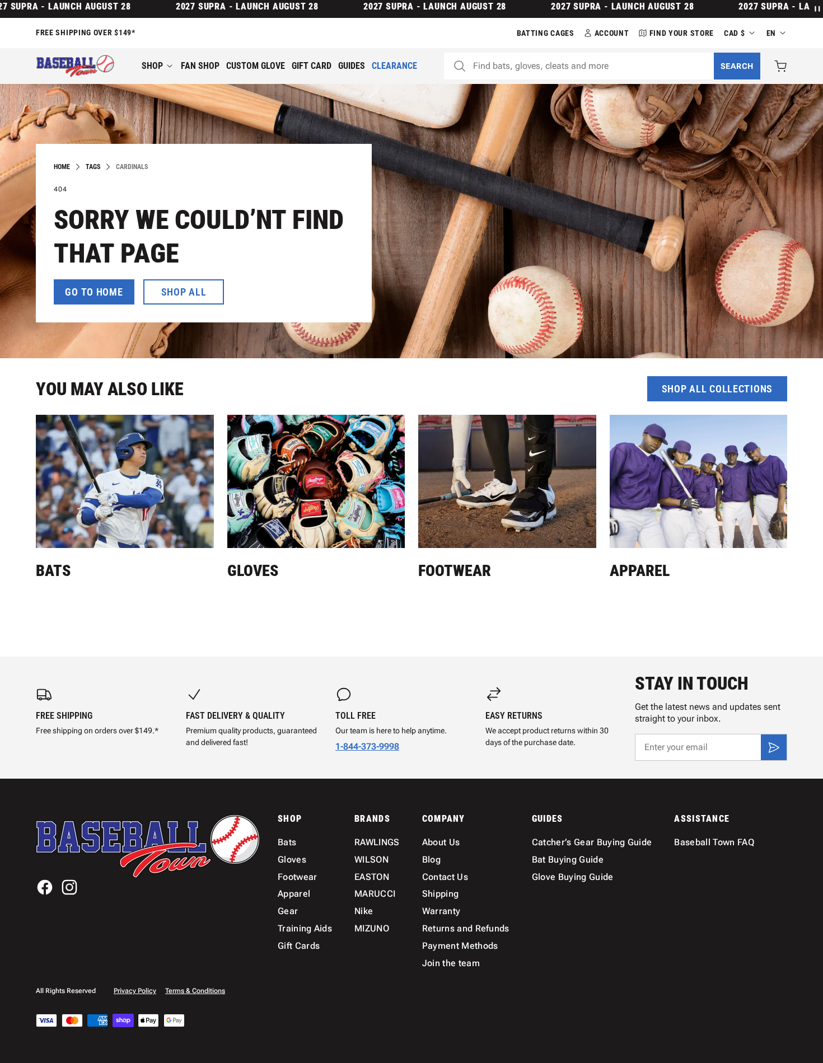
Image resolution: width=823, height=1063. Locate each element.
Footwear (454, 570)
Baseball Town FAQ (714, 842)
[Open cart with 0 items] (780, 66)
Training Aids (305, 928)
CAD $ (734, 33)
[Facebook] (45, 887)
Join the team (451, 963)
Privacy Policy (135, 991)
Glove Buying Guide (573, 877)
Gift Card (311, 65)
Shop (152, 65)
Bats (53, 570)
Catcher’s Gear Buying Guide (592, 842)
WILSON (371, 859)
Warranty (441, 911)
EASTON (371, 877)
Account (612, 33)
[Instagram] (69, 887)
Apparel (640, 570)
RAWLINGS (377, 842)
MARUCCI (374, 893)
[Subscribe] (774, 747)
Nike (363, 911)
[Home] (75, 66)
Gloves (252, 570)
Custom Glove (255, 65)
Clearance (394, 65)
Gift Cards (299, 945)
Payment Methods (460, 945)
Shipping (440, 893)
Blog (431, 859)
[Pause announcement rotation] (816, 9)
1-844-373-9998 (367, 746)
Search (737, 66)
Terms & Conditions (195, 991)
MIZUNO (371, 928)
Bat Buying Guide (568, 859)
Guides (351, 65)
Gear (288, 911)
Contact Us (445, 877)
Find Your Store (681, 33)
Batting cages (545, 33)
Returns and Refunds (465, 928)
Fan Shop (200, 65)
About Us (441, 842)
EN (771, 33)
